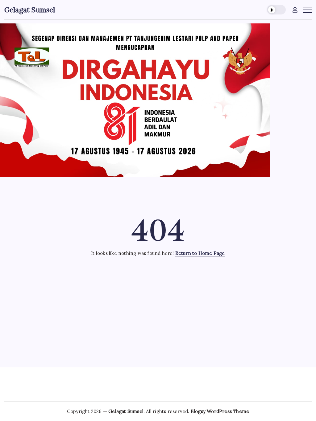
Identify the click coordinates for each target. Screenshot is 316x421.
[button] (276, 9)
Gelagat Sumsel (29, 9)
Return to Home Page (200, 253)
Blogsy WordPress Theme (220, 411)
